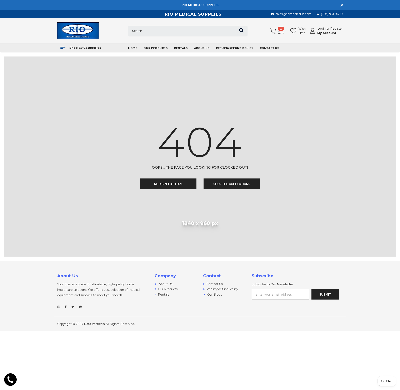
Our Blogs (214, 294)
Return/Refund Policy (222, 289)
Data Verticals (94, 324)
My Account (326, 33)
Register (336, 28)
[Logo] (89, 30)
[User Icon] (313, 31)
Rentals (163, 294)
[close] (342, 5)
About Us (165, 284)
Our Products (168, 289)
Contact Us (214, 284)
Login (321, 28)
